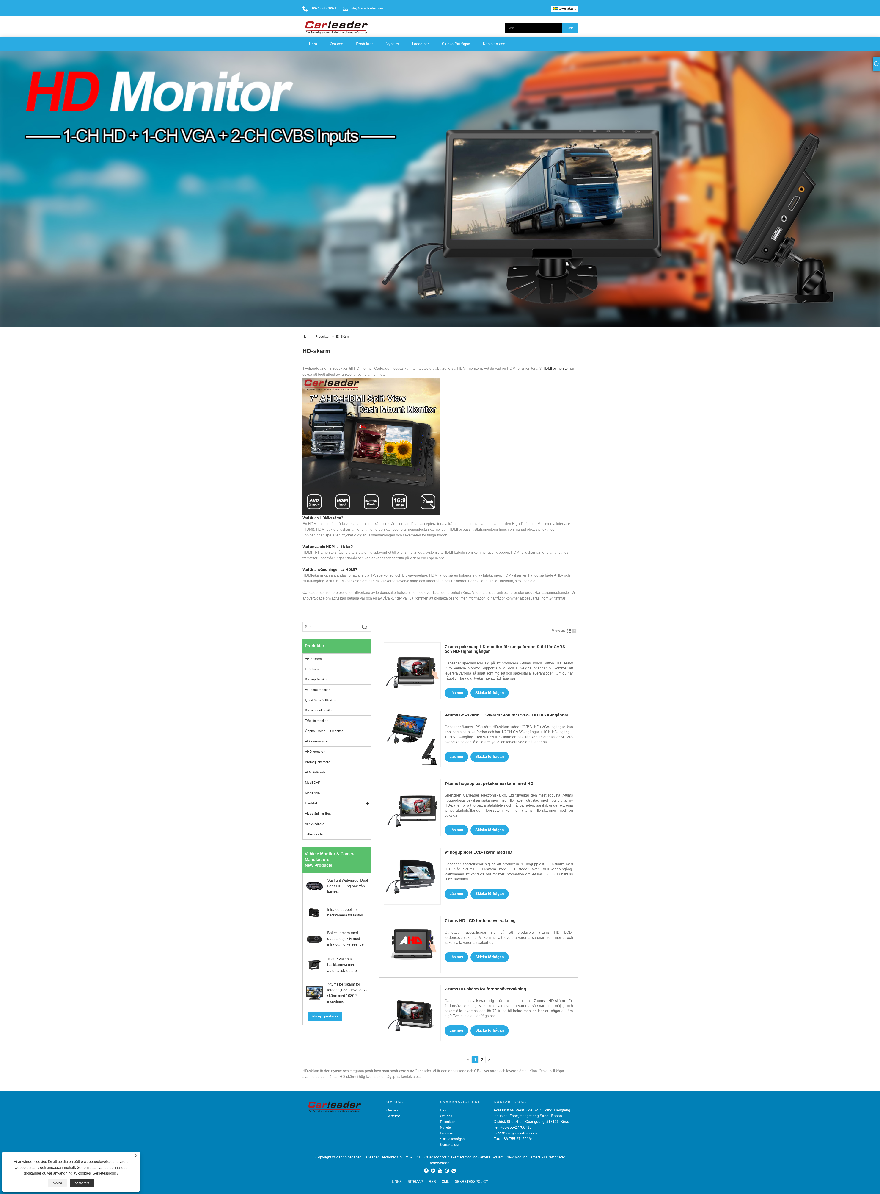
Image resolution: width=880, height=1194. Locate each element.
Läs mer (456, 693)
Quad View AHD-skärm (321, 700)
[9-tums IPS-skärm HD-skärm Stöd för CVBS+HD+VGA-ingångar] (412, 739)
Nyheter (392, 44)
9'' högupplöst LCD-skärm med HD (478, 852)
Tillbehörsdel (314, 834)
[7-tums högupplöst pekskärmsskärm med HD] (412, 807)
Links (397, 1181)
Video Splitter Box (318, 813)
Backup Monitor (316, 679)
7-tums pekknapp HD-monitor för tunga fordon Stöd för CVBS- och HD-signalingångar (505, 649)
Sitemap (415, 1181)
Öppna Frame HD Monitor (324, 731)
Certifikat (393, 1116)
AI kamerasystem (317, 741)
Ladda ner (420, 44)
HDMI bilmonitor (555, 368)
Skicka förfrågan (456, 44)
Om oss (336, 44)
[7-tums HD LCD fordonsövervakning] (412, 944)
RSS (432, 1181)
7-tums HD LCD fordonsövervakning (480, 920)
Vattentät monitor (317, 689)
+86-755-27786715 (324, 8)
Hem (313, 44)
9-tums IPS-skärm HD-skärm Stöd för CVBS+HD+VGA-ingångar (506, 715)
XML (445, 1181)
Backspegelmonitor (319, 710)
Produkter (364, 44)
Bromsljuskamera (317, 762)
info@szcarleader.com (367, 8)
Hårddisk (311, 803)
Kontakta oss (494, 44)
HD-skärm (342, 336)
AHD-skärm (313, 659)
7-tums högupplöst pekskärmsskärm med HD (489, 783)
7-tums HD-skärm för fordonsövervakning (485, 989)
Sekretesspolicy (105, 1173)
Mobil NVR (312, 793)
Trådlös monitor (316, 720)
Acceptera (82, 1183)
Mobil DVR (312, 782)
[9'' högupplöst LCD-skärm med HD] (412, 876)
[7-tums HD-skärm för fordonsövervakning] (412, 1013)
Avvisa (57, 1183)
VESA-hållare (314, 824)
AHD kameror (315, 751)
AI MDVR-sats (315, 772)
